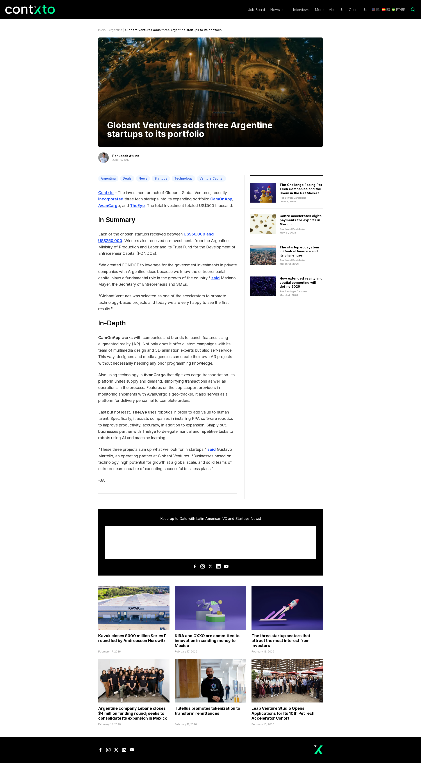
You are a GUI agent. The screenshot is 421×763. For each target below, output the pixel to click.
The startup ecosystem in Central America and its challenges (299, 251)
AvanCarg (108, 205)
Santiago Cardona (296, 291)
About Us (336, 9)
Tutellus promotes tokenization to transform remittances (207, 711)
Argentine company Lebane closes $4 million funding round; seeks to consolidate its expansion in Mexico (132, 713)
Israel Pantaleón (295, 229)
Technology (183, 178)
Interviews (301, 9)
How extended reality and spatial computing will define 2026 (301, 282)
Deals (127, 178)
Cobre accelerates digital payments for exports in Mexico (301, 220)
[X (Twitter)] (210, 566)
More (319, 9)
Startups (160, 178)
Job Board (256, 9)
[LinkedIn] (218, 566)
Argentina (115, 30)
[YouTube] (226, 566)
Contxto (106, 192)
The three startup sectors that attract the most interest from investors (281, 640)
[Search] (413, 9)
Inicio (102, 30)
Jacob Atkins (128, 156)
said (215, 278)
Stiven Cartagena (295, 197)
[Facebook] (195, 566)
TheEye (137, 205)
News (143, 178)
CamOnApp (221, 199)
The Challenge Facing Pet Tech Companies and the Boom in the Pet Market (301, 189)
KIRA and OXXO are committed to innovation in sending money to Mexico (207, 640)
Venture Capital (211, 178)
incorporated (110, 199)
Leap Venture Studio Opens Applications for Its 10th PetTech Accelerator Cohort (283, 713)
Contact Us (358, 9)
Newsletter (279, 9)
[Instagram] (202, 566)
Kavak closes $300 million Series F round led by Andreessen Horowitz (132, 638)
